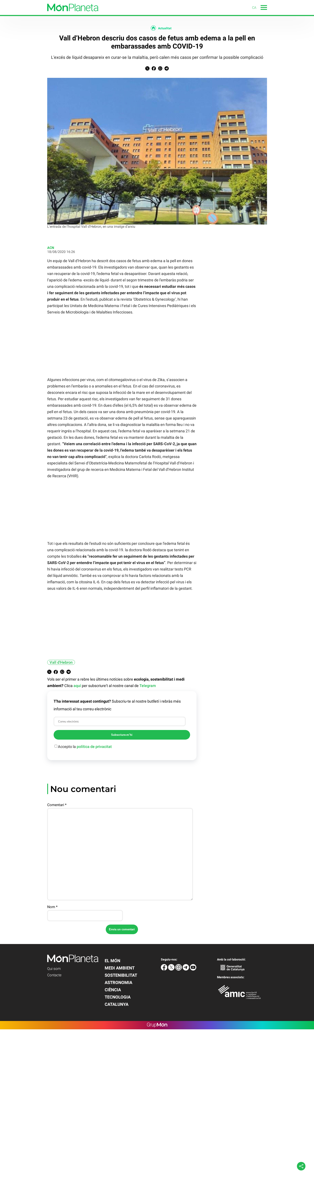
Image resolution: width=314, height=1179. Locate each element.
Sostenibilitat (121, 975)
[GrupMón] (157, 1025)
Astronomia (118, 982)
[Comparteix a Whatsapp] (160, 69)
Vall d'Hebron (61, 662)
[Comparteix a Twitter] (147, 69)
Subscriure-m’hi (121, 734)
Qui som (54, 968)
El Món (112, 960)
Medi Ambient (120, 968)
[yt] (193, 969)
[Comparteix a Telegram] (166, 69)
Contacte (54, 975)
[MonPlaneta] (49, 14)
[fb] (164, 969)
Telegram (147, 685)
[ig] (179, 969)
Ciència (113, 989)
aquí (77, 685)
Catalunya (116, 1004)
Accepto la (85, 746)
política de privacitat (94, 746)
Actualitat (165, 28)
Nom (52, 907)
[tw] (171, 969)
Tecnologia (118, 997)
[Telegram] (186, 969)
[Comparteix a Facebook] (154, 69)
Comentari (56, 805)
